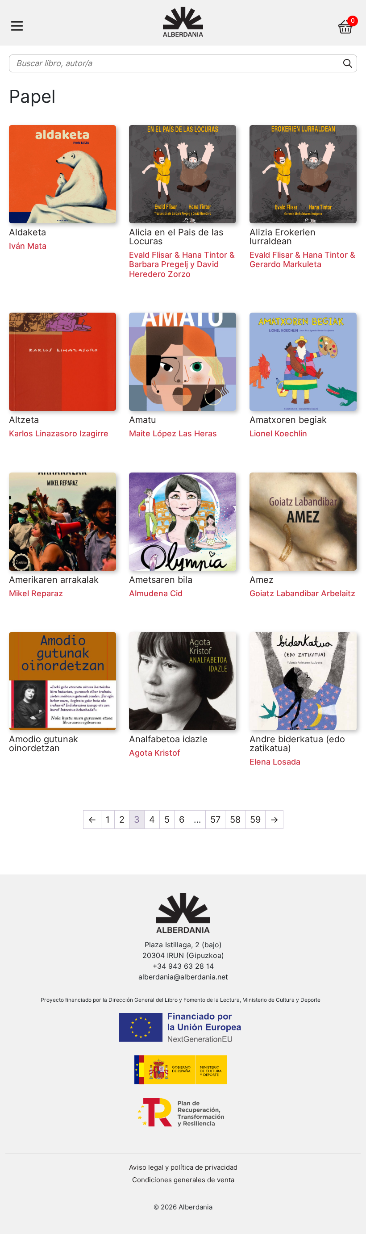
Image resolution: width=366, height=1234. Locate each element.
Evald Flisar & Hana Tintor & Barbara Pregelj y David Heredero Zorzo (182, 264)
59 (255, 819)
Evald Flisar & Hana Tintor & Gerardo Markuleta (302, 259)
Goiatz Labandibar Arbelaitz (302, 593)
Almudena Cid (156, 593)
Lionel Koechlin (278, 433)
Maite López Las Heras (173, 433)
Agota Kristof (154, 752)
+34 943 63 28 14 (183, 966)
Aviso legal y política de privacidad (183, 1167)
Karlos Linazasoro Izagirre (58, 433)
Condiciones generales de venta (183, 1180)
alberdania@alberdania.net (183, 977)
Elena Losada (275, 761)
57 (215, 819)
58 (235, 819)
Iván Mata (27, 246)
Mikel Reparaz (36, 593)
